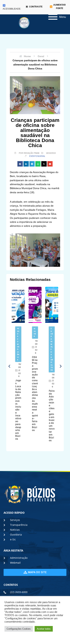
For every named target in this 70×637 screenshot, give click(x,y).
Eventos (34, 156)
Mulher (35, 332)
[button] (20, 163)
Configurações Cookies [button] (19, 628)
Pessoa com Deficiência (18, 344)
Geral (42, 156)
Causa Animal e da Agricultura (52, 349)
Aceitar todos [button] (44, 628)
